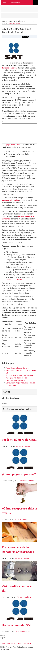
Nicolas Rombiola (14, 23)
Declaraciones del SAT (17, 625)
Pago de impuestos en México (12, 21)
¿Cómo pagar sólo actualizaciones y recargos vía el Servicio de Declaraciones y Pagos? (20, 378)
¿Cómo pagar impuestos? (19, 474)
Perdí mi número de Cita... (19, 439)
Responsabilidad (24, 643)
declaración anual (9, 68)
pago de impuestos (14, 145)
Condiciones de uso (8, 643)
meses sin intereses (14, 279)
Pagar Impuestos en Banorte (17, 368)
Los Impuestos (13, 3)
